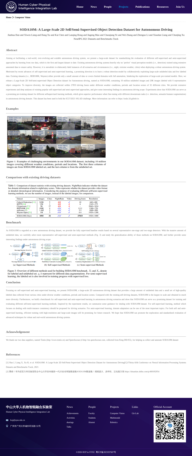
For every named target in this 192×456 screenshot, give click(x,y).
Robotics (113, 422)
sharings (70, 422)
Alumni (91, 422)
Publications (142, 6)
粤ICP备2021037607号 (106, 452)
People (108, 6)
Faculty (91, 413)
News (94, 6)
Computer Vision (22, 17)
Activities (71, 418)
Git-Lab (135, 413)
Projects (123, 6)
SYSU (92, 452)
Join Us (180, 6)
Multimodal (115, 418)
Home (79, 6)
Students (92, 418)
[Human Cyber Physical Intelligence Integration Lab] (32, 6)
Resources (163, 6)
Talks (69, 427)
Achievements (72, 413)
